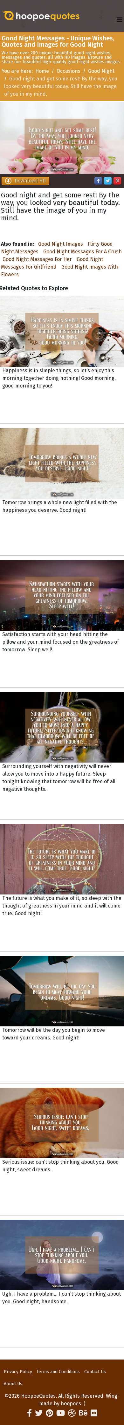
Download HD (30, 181)
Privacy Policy (18, 1371)
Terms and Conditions (58, 1371)
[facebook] (29, 1413)
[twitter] (39, 1413)
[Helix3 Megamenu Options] (119, 20)
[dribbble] (72, 1413)
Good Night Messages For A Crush (82, 252)
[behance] (83, 1413)
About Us (13, 1384)
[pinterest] (49, 1413)
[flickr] (94, 1413)
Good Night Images (60, 244)
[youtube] (60, 1413)
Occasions (68, 71)
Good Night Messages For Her (37, 259)
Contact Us (95, 1371)
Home (42, 71)
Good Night (101, 71)
